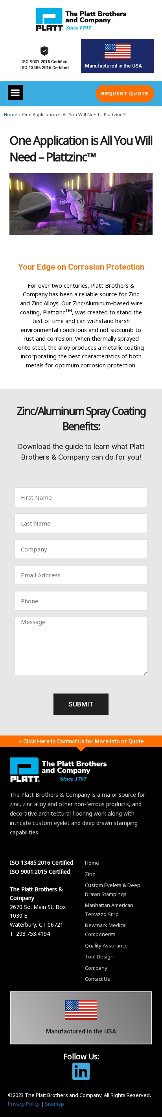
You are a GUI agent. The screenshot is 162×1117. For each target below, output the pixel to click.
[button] (15, 92)
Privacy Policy (24, 1103)
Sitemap (54, 1103)
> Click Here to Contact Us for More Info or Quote (81, 741)
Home (10, 114)
